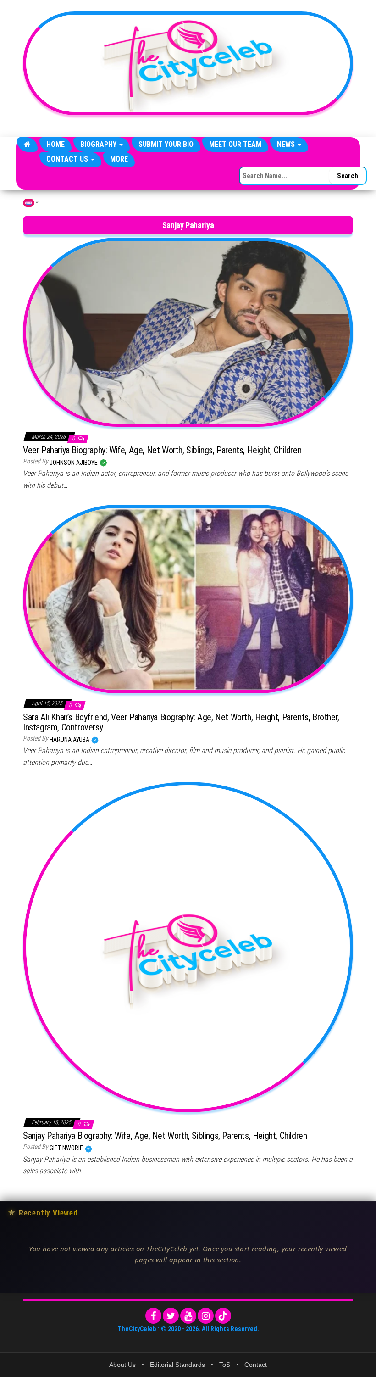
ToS (224, 1364)
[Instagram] (206, 1316)
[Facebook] (153, 1316)
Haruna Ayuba (70, 739)
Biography (99, 144)
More (119, 159)
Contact (255, 1364)
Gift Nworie (67, 1148)
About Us (122, 1364)
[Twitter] (171, 1316)
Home (55, 144)
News (287, 144)
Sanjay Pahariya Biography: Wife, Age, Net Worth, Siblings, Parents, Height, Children (165, 1135)
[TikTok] (223, 1316)
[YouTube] (188, 1316)
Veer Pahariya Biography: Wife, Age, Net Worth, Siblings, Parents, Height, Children (162, 450)
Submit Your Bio (166, 144)
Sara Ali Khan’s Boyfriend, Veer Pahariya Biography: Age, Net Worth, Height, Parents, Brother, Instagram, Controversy (181, 722)
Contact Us (68, 159)
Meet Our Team (235, 144)
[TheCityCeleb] (27, 144)
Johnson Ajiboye (74, 462)
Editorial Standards (177, 1364)
